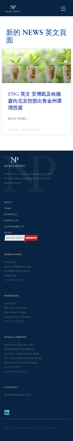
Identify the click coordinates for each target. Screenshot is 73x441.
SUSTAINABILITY (14, 227)
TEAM (7, 208)
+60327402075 (12, 367)
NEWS (8, 233)
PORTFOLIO (11, 220)
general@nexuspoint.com (17, 395)
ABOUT (8, 202)
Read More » (18, 118)
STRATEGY (10, 214)
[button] (66, 7)
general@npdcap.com (15, 371)
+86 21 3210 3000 (14, 321)
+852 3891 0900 (13, 280)
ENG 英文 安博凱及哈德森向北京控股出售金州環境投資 (35, 101)
